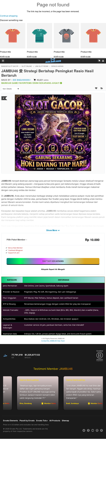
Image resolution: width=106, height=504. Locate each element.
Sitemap (65, 420)
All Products (54, 420)
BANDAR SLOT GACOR (9, 66)
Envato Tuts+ (42, 420)
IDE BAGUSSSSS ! (22, 79)
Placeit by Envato (27, 420)
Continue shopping (8, 15)
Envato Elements (10, 420)
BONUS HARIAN (57, 66)
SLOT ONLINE (27, 66)
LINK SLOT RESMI (41, 66)
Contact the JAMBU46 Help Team (53, 341)
